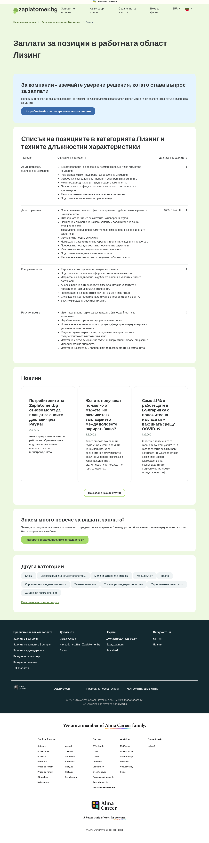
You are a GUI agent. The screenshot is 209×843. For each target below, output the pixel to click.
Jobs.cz (42, 746)
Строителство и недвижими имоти (45, 584)
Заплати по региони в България (32, 644)
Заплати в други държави (28, 650)
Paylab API (112, 650)
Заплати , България (61, 22)
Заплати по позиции (68, 10)
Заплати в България (25, 638)
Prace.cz (42, 761)
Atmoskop (43, 777)
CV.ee (96, 756)
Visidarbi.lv (98, 766)
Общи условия (68, 638)
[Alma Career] (104, 805)
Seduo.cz (70, 756)
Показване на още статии (104, 493)
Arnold (68, 746)
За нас (64, 650)
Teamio (69, 751)
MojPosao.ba (126, 751)
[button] (188, 8)
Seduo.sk (70, 761)
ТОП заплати (21, 668)
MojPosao (125, 746)
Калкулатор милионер (26, 656)
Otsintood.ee (99, 772)
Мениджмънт (145, 575)
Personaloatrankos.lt (103, 777)
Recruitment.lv (100, 782)
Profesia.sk (43, 751)
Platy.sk (69, 772)
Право (165, 575)
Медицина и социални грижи (111, 575)
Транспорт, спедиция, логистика (123, 584)
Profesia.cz (43, 756)
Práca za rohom (45, 766)
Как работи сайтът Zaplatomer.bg (80, 644)
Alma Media (120, 703)
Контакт (157, 638)
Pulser (123, 772)
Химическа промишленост (41, 592)
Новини (157, 644)
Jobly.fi (151, 746)
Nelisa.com (43, 782)
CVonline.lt (98, 746)
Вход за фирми (154, 10)
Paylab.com (71, 777)
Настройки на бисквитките (142, 688)
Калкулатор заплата (97, 10)
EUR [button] (175, 8)
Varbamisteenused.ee (104, 787)
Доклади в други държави (121, 638)
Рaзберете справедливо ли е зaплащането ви (54, 539)
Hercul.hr (124, 761)
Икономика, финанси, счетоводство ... (63, 575)
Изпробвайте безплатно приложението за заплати (58, 111)
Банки (28, 575)
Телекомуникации (85, 584)
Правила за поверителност (102, 688)
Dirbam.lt (97, 761)
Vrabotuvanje (126, 756)
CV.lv (95, 751)
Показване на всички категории (40, 602)
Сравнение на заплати (127, 10)
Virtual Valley (126, 766)
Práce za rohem (45, 772)
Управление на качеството (167, 584)
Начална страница (24, 22)
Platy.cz (69, 766)
